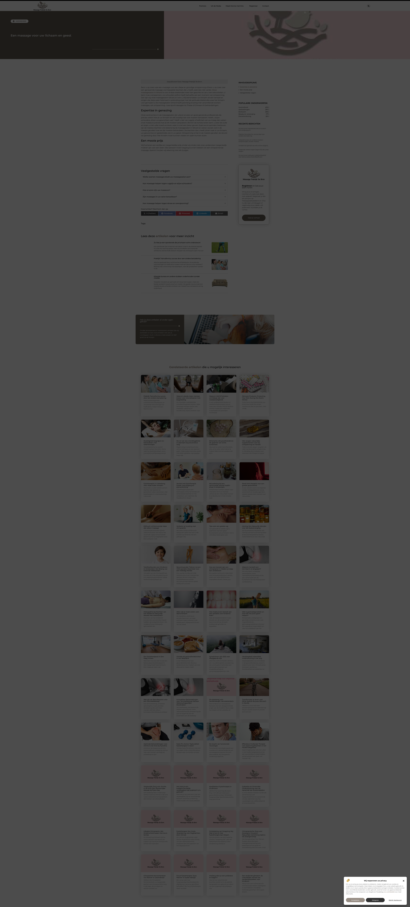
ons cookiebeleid (389, 892)
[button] (404, 881)
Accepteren (355, 900)
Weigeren (375, 900)
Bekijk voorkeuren (395, 900)
